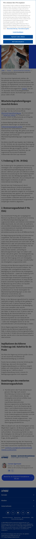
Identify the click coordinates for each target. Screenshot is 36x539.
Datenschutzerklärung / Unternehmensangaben (18, 28)
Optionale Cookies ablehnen (18, 36)
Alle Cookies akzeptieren (18, 41)
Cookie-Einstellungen (18, 32)
